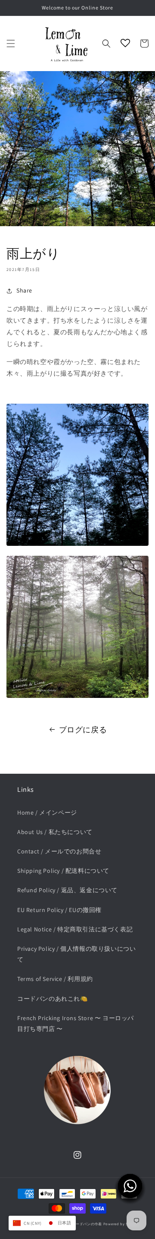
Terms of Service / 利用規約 (55, 979)
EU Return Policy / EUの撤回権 (59, 910)
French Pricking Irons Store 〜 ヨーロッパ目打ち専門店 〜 (75, 1023)
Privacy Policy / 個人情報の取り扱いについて (76, 954)
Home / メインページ (47, 812)
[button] (10, 43)
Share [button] (24, 290)
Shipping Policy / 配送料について (63, 871)
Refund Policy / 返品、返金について (67, 890)
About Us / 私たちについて (55, 832)
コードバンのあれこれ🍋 (52, 998)
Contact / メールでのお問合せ (59, 851)
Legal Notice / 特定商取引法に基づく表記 (75, 929)
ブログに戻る (83, 730)
